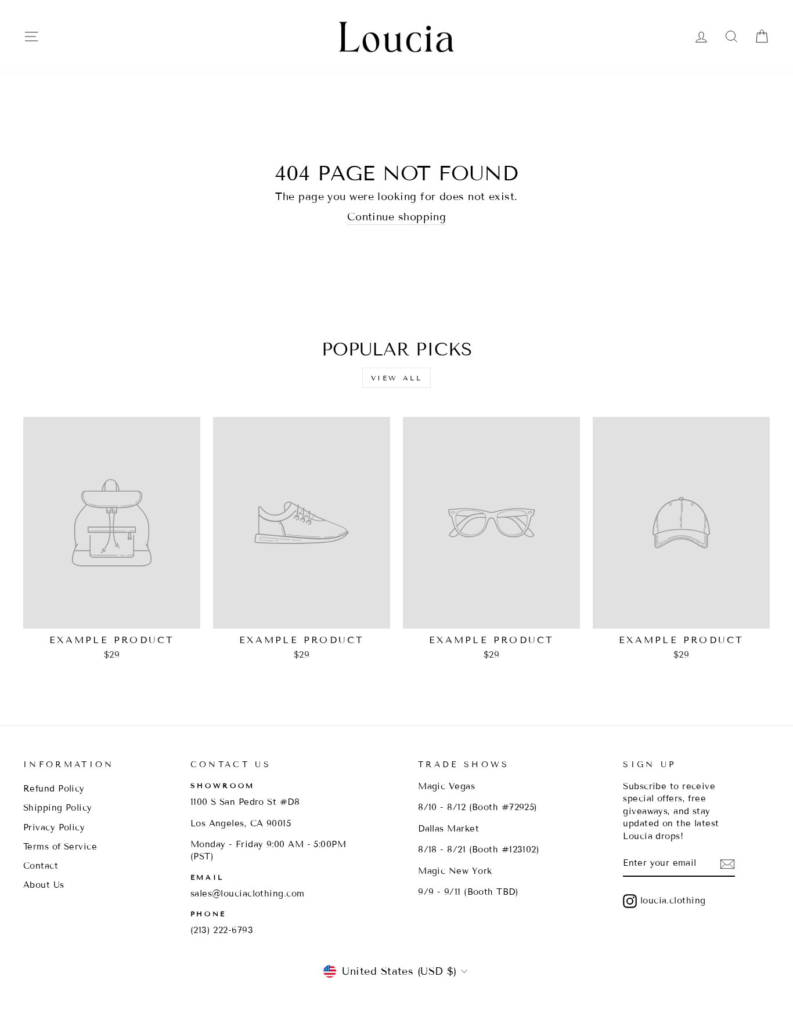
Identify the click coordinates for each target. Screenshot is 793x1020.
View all (397, 377)
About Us (43, 885)
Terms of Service (60, 846)
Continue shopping (396, 216)
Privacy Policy (54, 827)
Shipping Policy (57, 808)
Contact (40, 866)
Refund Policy (54, 788)
